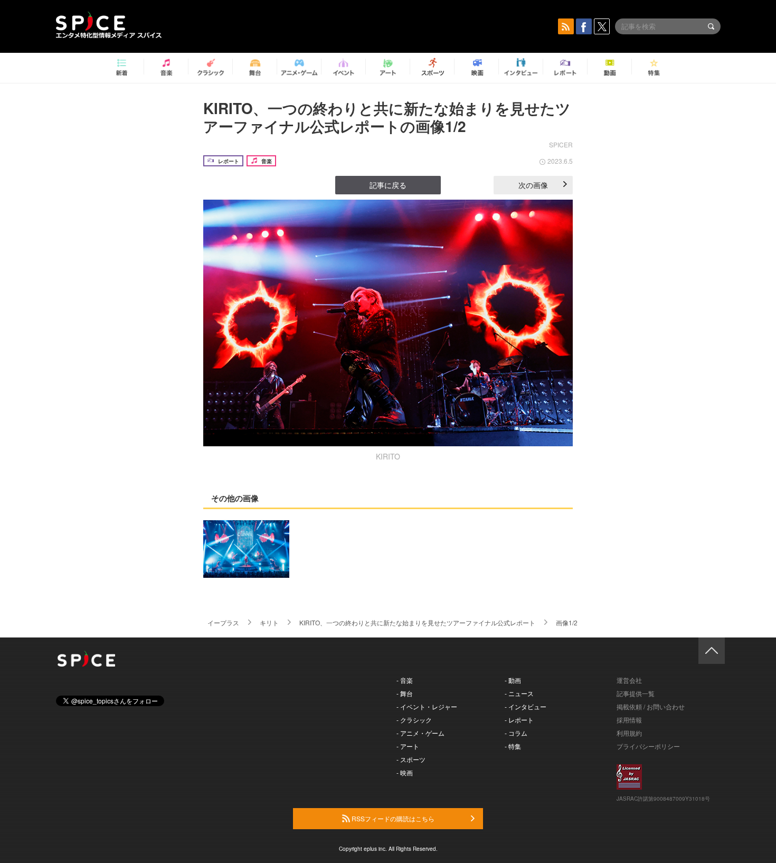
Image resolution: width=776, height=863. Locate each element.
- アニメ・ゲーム (420, 732)
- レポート (519, 719)
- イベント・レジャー (426, 706)
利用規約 (629, 732)
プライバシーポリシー (648, 746)
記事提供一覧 (636, 693)
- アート (407, 746)
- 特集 (513, 746)
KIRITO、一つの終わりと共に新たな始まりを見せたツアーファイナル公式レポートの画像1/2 (387, 117)
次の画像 (533, 185)
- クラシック (414, 719)
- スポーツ (410, 759)
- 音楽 (404, 680)
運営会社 (629, 680)
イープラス (223, 622)
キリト (269, 622)
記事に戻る (388, 185)
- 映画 (404, 772)
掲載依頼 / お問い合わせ (651, 706)
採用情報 (629, 719)
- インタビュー (525, 706)
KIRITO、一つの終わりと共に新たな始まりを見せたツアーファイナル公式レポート (417, 622)
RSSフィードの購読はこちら (392, 818)
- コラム (516, 732)
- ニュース (519, 693)
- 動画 (513, 680)
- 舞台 (404, 693)
